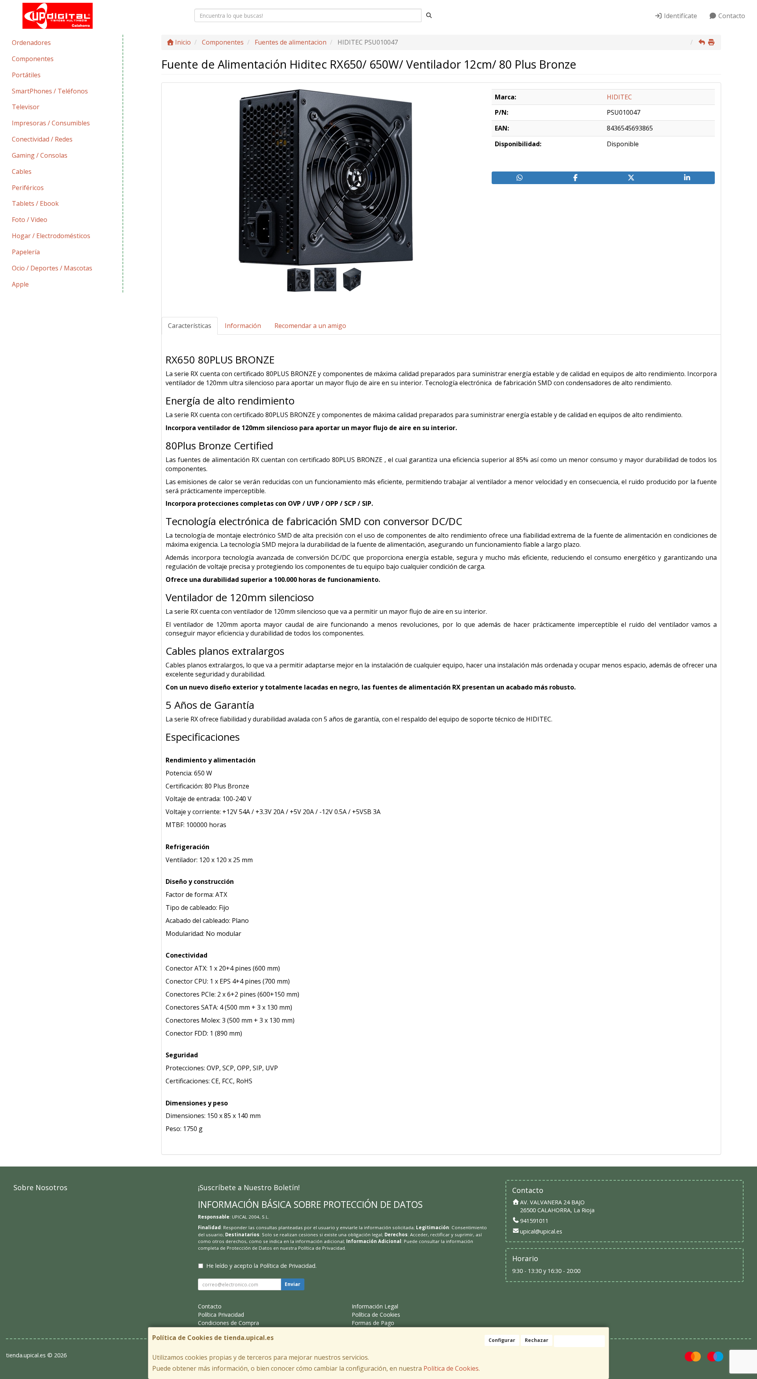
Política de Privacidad (321, 1248)
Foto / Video (29, 219)
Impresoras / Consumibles (51, 123)
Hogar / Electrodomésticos (51, 235)
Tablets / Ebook (35, 203)
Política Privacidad (221, 1314)
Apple (20, 284)
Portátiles (26, 75)
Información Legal (375, 1306)
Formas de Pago (373, 1323)
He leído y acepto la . (261, 1265)
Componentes (33, 58)
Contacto (731, 15)
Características (189, 325)
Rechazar (536, 1340)
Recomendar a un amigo (310, 325)
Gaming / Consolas (39, 155)
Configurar (502, 1340)
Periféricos (28, 187)
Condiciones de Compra (228, 1323)
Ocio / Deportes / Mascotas (52, 268)
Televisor (25, 106)
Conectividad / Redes (42, 139)
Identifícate (679, 15)
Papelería (26, 252)
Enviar (292, 1284)
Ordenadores (31, 42)
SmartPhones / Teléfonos (50, 91)
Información (243, 325)
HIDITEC (619, 97)
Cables (22, 171)
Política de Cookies (451, 1368)
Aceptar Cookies (579, 1341)
